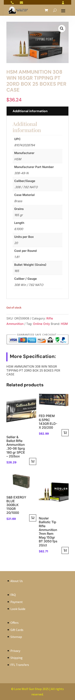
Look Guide (17, 609)
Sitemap (16, 637)
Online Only (41, 324)
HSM (64, 324)
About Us (16, 581)
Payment (16, 602)
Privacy (15, 651)
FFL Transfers (19, 665)
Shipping (16, 658)
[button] (61, 28)
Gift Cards (16, 630)
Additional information (30, 111)
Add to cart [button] (32, 461)
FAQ (13, 595)
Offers (14, 623)
